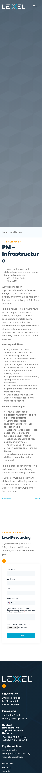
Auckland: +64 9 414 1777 (14, 737)
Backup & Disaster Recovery (16, 753)
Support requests (12, 730)
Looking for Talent (11, 715)
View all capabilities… (12, 757)
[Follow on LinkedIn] (4, 561)
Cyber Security (9, 750)
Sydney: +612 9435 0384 (14, 739)
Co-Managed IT (10, 701)
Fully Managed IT (10, 704)
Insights (6, 771)
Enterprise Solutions (12, 697)
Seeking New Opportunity (14, 718)
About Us (6, 767)
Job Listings (12, 242)
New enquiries (10, 727)
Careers (7, 733)
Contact (7, 725)
